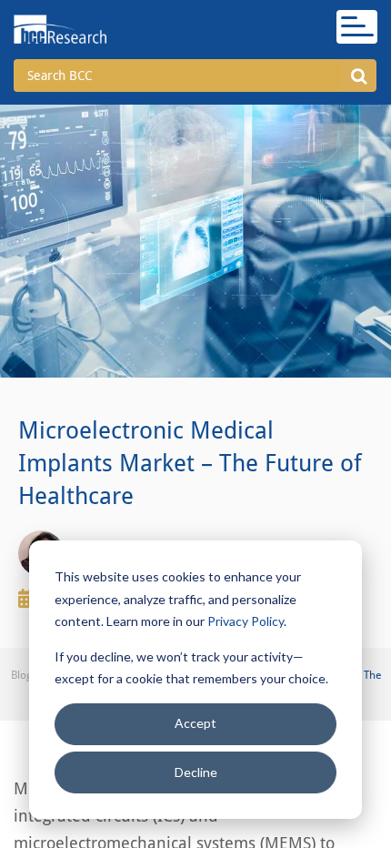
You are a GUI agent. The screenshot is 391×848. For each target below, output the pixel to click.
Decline (196, 772)
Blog (21, 675)
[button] (358, 75)
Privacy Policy (245, 621)
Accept (195, 723)
